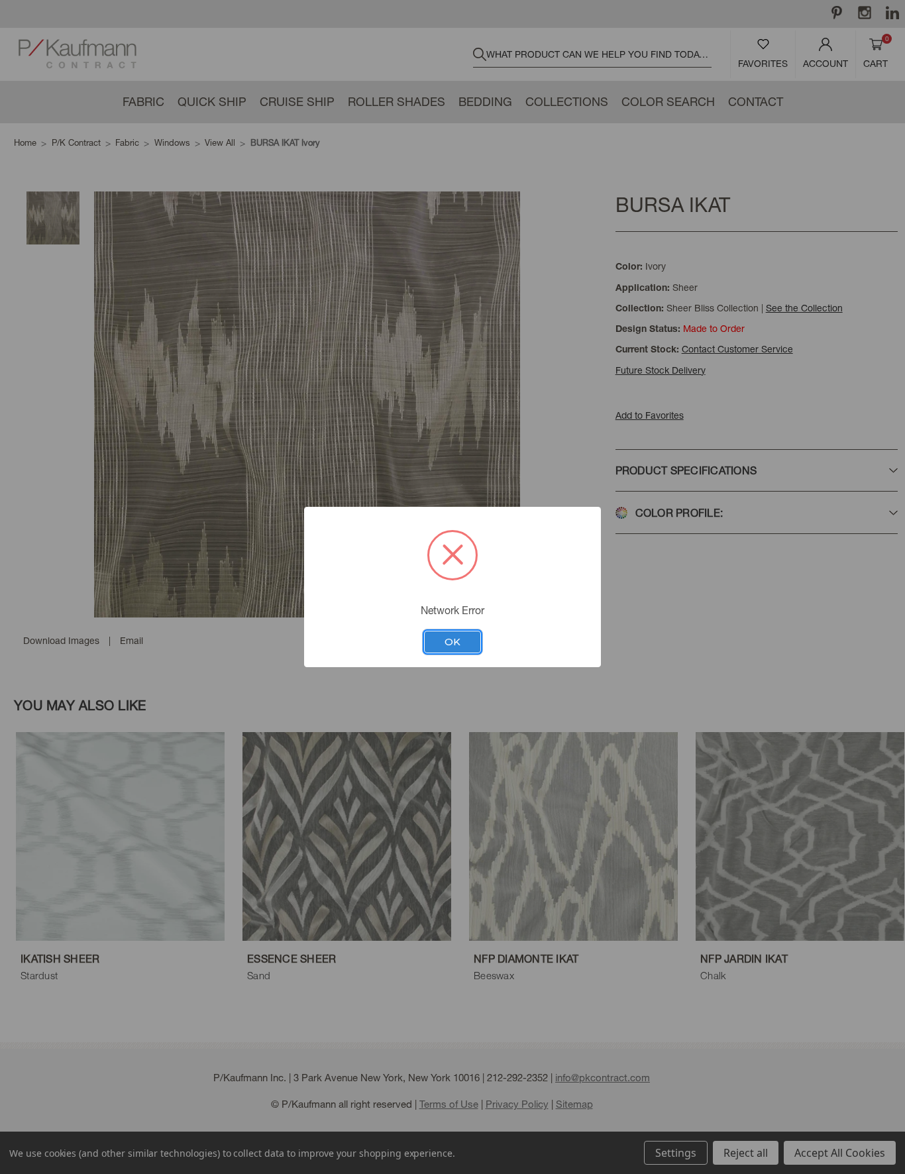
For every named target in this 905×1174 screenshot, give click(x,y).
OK (452, 642)
